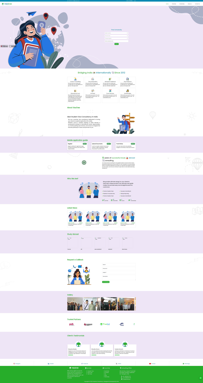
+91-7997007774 (127, 376)
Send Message (106, 282)
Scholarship (182, 4)
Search (116, 44)
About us (190, 4)
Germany (112, 249)
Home (167, 4)
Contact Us (197, 4)
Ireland (98, 249)
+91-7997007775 (127, 377)
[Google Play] (4, 46)
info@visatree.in (126, 379)
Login (135, 0)
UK (69, 249)
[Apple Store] (12, 46)
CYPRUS (125, 249)
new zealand (85, 249)
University (174, 4)
